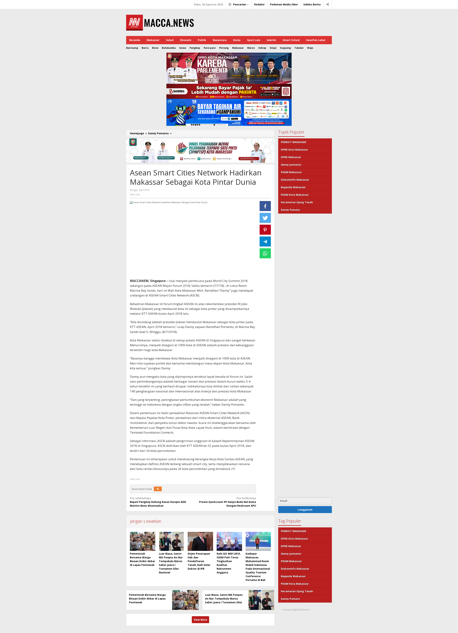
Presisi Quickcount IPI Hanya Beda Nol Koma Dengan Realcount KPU (227, 501)
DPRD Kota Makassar (294, 149)
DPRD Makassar (291, 157)
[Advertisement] (305, 355)
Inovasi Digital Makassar (296, 609)
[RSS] (158, 489)
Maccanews (138, 3)
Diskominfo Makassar (295, 179)
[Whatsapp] (265, 253)
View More (200, 619)
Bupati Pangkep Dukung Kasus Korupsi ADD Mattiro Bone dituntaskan (158, 501)
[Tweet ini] (265, 218)
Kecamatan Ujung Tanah (297, 202)
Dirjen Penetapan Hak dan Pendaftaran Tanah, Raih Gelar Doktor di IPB (199, 561)
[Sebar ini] (265, 206)
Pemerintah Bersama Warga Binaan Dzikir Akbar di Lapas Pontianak (147, 598)
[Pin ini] (265, 230)
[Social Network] (327, 4)
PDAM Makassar (291, 172)
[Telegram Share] (265, 241)
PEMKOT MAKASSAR (293, 142)
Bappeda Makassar (293, 187)
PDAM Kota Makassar (295, 194)
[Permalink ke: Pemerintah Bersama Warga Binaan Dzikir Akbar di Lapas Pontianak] (142, 541)
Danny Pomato (290, 209)
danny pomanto (291, 164)
